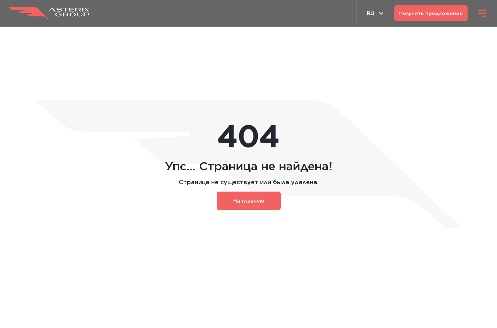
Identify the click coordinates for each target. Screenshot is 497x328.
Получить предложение (431, 13)
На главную (248, 200)
